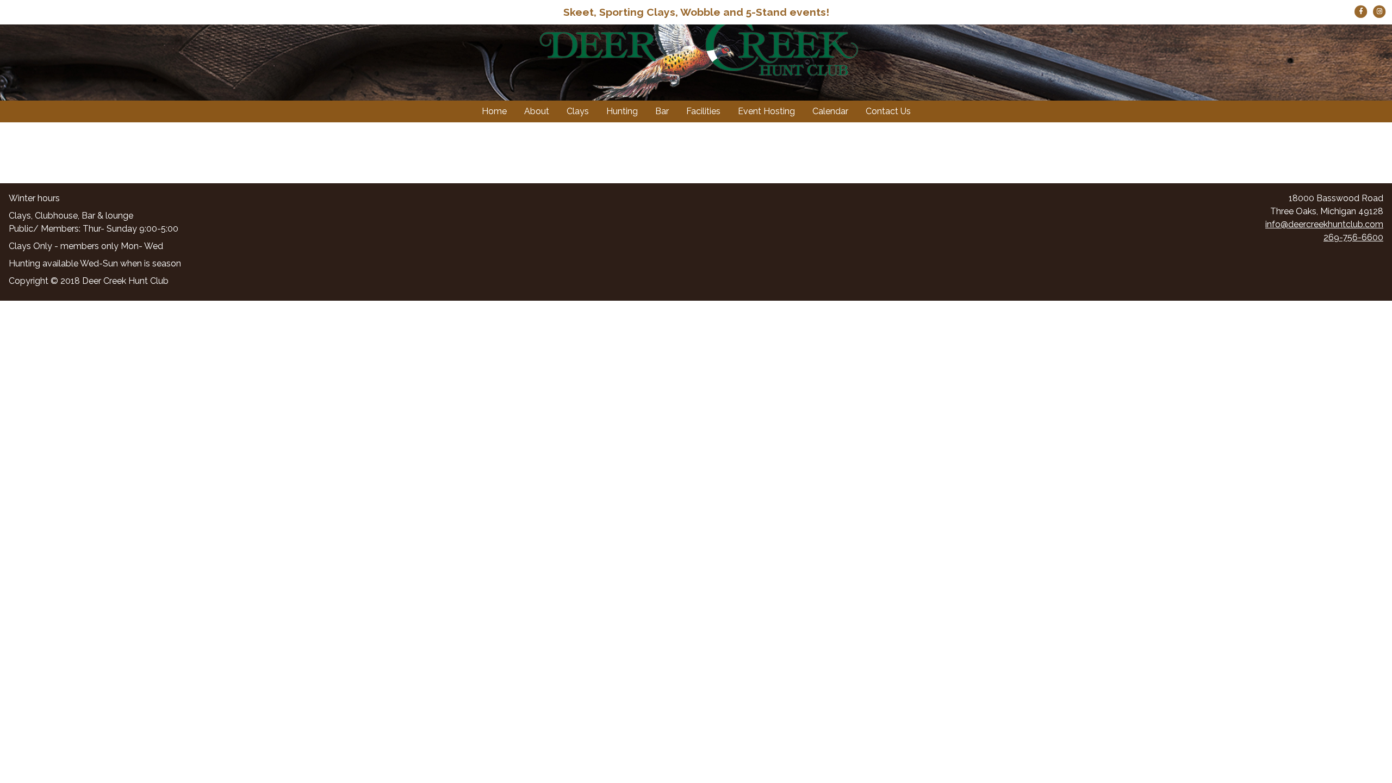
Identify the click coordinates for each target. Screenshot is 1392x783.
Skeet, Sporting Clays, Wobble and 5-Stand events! (696, 12)
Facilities (703, 111)
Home (494, 111)
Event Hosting (766, 111)
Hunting (622, 111)
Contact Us (888, 111)
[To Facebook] (1362, 10)
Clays (578, 111)
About (536, 111)
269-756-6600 (1353, 237)
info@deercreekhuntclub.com (1324, 224)
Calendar (830, 111)
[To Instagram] (1379, 10)
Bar (662, 111)
